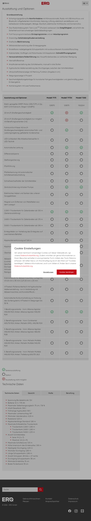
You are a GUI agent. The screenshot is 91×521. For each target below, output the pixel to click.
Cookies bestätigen (66, 272)
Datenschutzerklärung (29, 255)
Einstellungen (48, 272)
